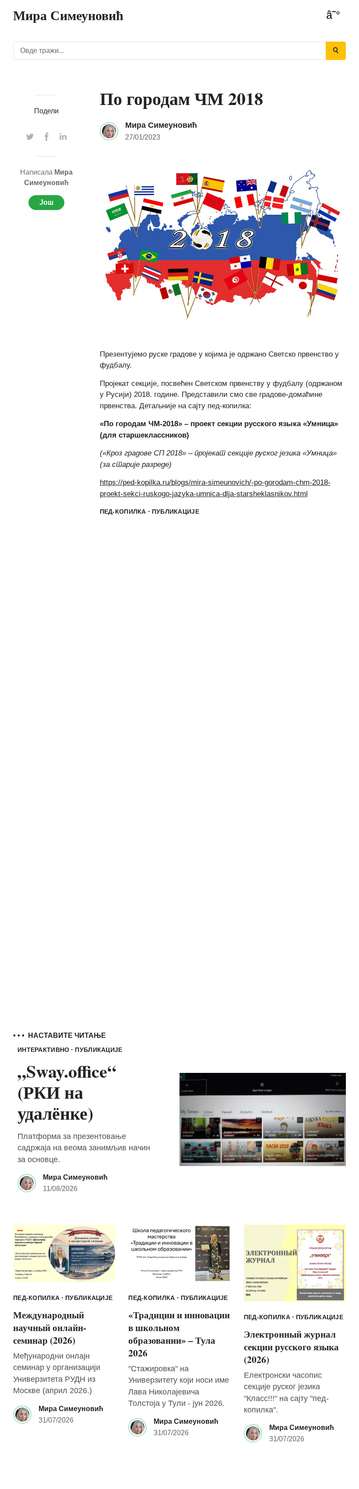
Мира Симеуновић (161, 125)
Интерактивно (43, 1049)
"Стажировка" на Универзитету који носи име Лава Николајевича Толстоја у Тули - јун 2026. (178, 1386)
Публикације (175, 511)
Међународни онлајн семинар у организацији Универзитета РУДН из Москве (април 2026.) (56, 1373)
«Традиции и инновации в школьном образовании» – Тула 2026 (179, 1333)
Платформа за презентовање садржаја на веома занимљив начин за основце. (84, 1148)
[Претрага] (336, 51)
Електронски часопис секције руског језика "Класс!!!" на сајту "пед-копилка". (286, 1392)
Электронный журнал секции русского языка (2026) (291, 1346)
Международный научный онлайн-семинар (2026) (49, 1327)
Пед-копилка (123, 511)
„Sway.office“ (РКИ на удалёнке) (67, 1092)
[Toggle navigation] (333, 15)
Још (46, 202)
